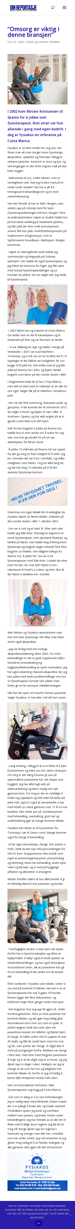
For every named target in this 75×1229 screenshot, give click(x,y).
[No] (70, 1215)
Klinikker (55, 42)
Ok (38, 1223)
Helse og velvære (37, 42)
